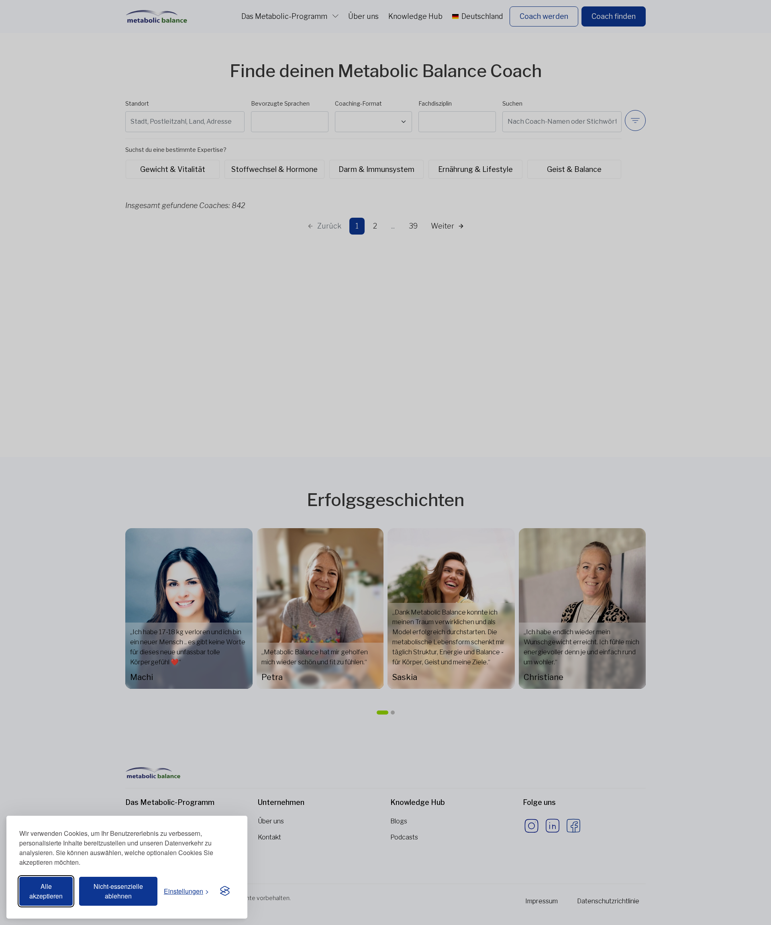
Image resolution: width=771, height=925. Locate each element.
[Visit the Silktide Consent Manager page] (225, 891)
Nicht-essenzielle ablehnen (118, 891)
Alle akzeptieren (46, 891)
